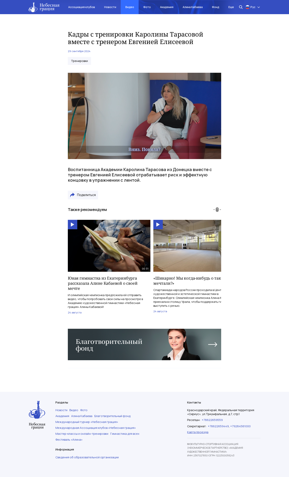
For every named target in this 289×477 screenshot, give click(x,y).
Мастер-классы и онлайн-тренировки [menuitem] (81, 434)
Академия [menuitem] (166, 7)
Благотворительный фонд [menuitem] (112, 416)
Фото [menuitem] (147, 7)
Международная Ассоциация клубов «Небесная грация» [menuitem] (95, 428)
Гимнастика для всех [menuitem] (124, 434)
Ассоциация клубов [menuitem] (81, 7)
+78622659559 (212, 420)
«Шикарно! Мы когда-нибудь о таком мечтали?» (189, 280)
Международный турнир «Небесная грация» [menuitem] (86, 422)
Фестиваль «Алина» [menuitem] (69, 440)
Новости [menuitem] (110, 7)
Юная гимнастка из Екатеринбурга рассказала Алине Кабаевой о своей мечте (102, 283)
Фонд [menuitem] (215, 7)
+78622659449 (218, 426)
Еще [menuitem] (231, 7)
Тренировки (79, 61)
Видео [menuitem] (129, 7)
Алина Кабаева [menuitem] (193, 7)
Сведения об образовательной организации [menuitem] (87, 457)
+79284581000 (240, 426)
